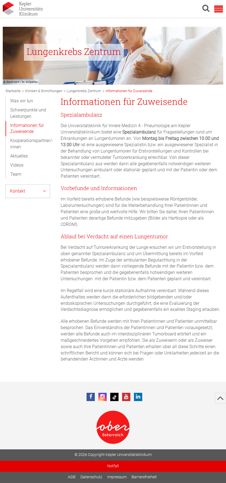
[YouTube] (126, 397)
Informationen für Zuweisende (27, 128)
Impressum (117, 477)
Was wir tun (21, 100)
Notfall (113, 466)
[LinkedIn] (138, 397)
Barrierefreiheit (144, 477)
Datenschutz (91, 477)
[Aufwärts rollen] (220, 398)
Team (15, 174)
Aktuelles (19, 156)
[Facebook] (91, 397)
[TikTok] (114, 397)
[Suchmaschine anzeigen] (206, 8)
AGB (72, 477)
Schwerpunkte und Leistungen (28, 113)
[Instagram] (102, 397)
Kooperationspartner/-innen (31, 144)
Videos (16, 165)
